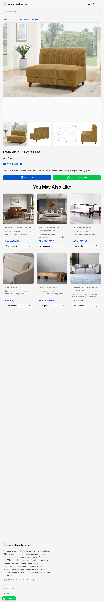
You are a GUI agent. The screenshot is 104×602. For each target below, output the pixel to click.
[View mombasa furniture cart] (88, 4)
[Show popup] (100, 11)
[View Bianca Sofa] (18, 268)
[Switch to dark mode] (94, 4)
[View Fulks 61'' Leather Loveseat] (18, 209)
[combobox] (52, 11)
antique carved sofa (81, 228)
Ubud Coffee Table (48, 287)
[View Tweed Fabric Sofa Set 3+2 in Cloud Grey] (85, 268)
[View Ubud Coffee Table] (52, 268)
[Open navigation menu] (99, 4)
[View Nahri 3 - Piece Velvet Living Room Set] (52, 209)
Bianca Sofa (11, 287)
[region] (52, 72)
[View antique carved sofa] (85, 209)
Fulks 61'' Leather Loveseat (18, 228)
